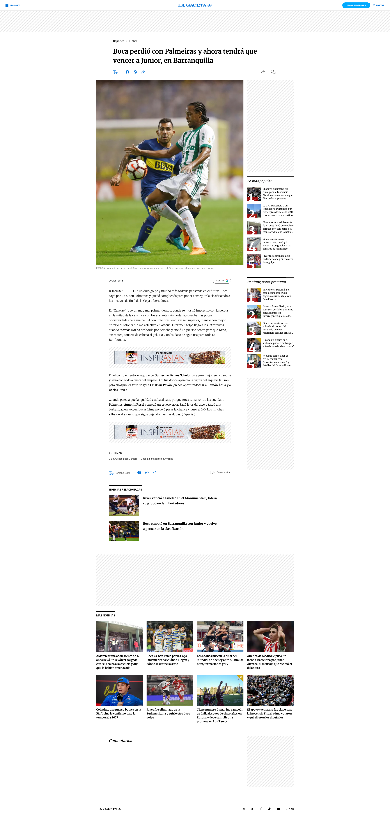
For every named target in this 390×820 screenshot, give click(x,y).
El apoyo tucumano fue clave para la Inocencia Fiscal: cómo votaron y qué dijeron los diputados (269, 713)
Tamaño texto (122, 473)
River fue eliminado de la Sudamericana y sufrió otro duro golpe (278, 259)
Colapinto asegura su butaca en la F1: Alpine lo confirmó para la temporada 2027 (118, 713)
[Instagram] (243, 809)
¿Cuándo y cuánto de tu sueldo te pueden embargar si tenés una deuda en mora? (278, 343)
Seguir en (220, 280)
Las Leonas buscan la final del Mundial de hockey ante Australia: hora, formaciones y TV (220, 660)
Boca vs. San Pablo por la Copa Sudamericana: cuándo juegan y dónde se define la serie (168, 660)
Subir (291, 809)
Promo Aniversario (356, 5)
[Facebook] (261, 809)
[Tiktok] (269, 809)
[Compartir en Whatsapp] (135, 72)
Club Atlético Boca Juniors (123, 458)
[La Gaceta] (195, 5)
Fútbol (133, 41)
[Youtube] (278, 809)
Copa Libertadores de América (157, 458)
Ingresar (380, 5)
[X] (252, 809)
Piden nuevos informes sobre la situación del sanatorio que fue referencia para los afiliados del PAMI (278, 329)
